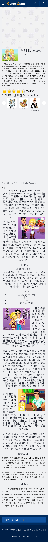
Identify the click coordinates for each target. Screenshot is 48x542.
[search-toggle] (35, 3)
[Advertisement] (36, 27)
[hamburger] (3, 4)
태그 (28, 537)
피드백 (34, 537)
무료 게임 (22, 537)
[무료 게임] (16, 3)
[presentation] (4, 103)
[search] (43, 520)
